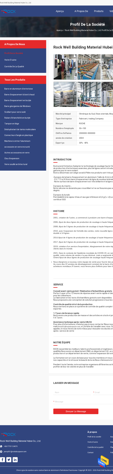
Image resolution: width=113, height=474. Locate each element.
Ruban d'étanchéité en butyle (17, 118)
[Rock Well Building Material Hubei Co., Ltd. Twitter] (8, 459)
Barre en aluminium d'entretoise (18, 89)
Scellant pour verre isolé (15, 112)
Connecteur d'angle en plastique (18, 135)
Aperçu (60, 30)
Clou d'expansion (11, 158)
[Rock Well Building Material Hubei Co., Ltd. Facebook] (2, 459)
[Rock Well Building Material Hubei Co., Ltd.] (9, 11)
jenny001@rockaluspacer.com (68, 327)
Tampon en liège (11, 124)
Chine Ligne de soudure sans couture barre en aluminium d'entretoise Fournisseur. (47, 470)
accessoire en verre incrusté (17, 147)
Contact (90, 453)
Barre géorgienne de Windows (17, 106)
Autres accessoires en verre (16, 153)
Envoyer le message (76, 411)
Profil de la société (13, 53)
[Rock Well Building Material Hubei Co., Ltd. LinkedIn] (15, 459)
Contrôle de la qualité (14, 66)
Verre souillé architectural (15, 164)
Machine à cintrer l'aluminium (17, 141)
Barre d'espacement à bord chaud (19, 94)
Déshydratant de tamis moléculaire (20, 129)
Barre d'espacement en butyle (17, 100)
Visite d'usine (10, 60)
